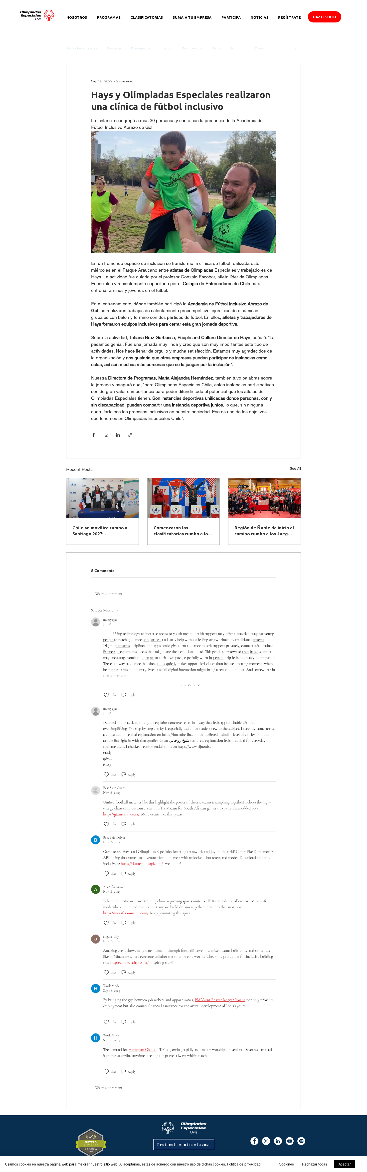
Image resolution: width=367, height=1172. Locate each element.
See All (295, 468)
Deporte (114, 48)
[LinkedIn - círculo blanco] (278, 1141)
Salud (167, 48)
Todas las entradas (81, 48)
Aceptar (345, 1164)
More (258, 48)
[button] (294, 48)
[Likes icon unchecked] (106, 695)
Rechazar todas (314, 1164)
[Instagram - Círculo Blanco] (266, 1141)
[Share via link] (130, 435)
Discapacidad (142, 48)
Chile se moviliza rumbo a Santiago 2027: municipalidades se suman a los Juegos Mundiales (102, 531)
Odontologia (192, 48)
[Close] (361, 1164)
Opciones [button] (286, 1164)
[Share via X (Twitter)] (105, 435)
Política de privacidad (244, 1164)
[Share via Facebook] (93, 435)
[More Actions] (273, 622)
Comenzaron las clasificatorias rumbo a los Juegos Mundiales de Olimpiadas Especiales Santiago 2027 (182, 531)
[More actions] (273, 81)
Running (237, 48)
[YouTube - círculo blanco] (290, 1141)
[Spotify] (301, 1141)
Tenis (216, 48)
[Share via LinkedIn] (118, 435)
